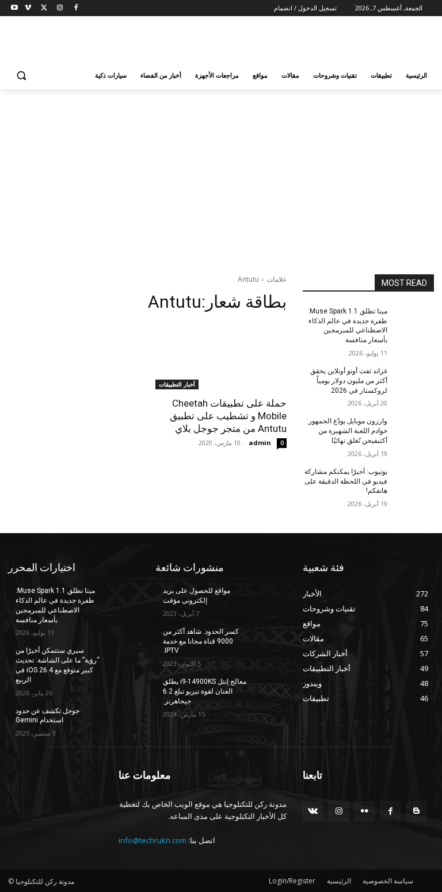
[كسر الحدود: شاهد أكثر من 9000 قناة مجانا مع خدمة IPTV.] (267, 640)
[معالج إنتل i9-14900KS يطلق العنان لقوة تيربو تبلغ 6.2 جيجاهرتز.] (267, 691)
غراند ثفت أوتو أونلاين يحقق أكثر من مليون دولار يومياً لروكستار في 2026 (348, 381)
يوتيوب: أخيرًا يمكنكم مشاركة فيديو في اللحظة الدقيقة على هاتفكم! (345, 481)
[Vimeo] (28, 8)
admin (260, 442)
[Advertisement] (142, 41)
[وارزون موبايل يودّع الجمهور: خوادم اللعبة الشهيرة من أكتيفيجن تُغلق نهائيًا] (414, 430)
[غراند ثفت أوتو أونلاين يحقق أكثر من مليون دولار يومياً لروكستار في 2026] (414, 380)
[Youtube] (14, 8)
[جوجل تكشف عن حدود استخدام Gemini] (119, 720)
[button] (21, 75)
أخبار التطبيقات (177, 384)
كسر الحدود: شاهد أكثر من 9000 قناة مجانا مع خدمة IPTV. (201, 641)
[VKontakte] (313, 811)
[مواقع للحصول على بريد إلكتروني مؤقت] (267, 600)
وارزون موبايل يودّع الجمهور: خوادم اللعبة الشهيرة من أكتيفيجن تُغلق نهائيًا (347, 431)
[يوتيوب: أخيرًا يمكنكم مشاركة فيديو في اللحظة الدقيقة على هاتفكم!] (414, 481)
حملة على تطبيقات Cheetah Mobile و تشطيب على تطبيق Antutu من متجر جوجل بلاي (228, 415)
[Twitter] (44, 8)
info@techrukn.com (152, 840)
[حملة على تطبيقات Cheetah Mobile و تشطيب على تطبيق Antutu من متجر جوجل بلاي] (221, 356)
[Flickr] (365, 811)
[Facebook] (75, 8)
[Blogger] (416, 811)
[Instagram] (59, 8)
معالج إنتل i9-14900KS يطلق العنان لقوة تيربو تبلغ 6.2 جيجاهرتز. (204, 691)
